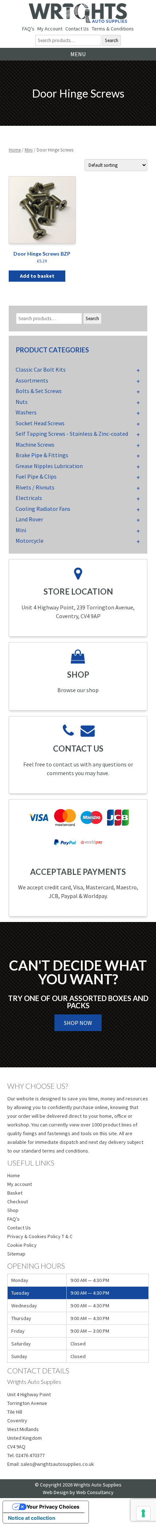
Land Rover (29, 519)
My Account (49, 28)
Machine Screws (35, 444)
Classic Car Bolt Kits (41, 369)
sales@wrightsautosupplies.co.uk (57, 1464)
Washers (26, 412)
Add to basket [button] (37, 276)
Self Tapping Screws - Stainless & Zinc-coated (72, 433)
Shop (13, 1210)
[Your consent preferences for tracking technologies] (143, 1513)
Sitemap (16, 1253)
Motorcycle (30, 540)
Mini (29, 150)
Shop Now (78, 1022)
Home (15, 150)
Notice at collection (32, 1518)
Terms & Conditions (113, 28)
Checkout (17, 1201)
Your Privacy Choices (52, 1507)
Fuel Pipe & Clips (36, 476)
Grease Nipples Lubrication (49, 466)
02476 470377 (30, 1455)
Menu (78, 54)
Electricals (29, 497)
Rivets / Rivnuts (35, 487)
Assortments (32, 380)
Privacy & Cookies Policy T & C (40, 1236)
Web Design (56, 1492)
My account (19, 1184)
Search (111, 40)
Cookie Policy (22, 1245)
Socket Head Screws (40, 423)
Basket (14, 1193)
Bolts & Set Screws (39, 390)
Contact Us (77, 28)
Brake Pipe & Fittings (42, 455)
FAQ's (28, 28)
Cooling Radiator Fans (43, 508)
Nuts (22, 401)
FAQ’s (13, 1219)
